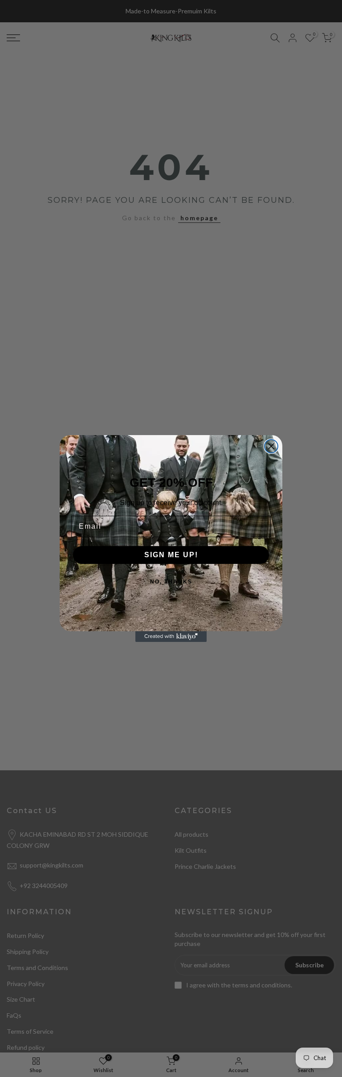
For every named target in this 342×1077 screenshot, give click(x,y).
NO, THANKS (171, 582)
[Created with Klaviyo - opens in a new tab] (171, 636)
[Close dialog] (271, 446)
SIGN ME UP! (171, 555)
